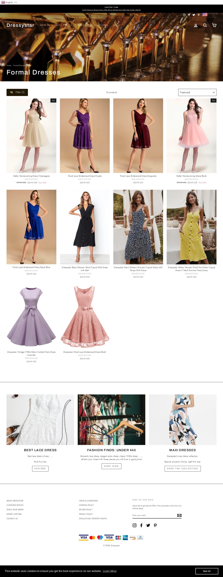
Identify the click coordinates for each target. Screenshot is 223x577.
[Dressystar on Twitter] (148, 525)
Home (9, 65)
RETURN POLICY (85, 509)
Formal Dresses (19, 65)
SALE (117, 25)
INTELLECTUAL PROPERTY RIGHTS (93, 518)
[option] (111, 8)
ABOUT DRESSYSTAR (15, 500)
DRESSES (83, 25)
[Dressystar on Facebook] (141, 525)
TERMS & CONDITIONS (88, 500)
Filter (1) (19, 92)
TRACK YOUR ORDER (15, 509)
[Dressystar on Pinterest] (155, 525)
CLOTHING (101, 25)
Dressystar (20, 25)
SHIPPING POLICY (86, 505)
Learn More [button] (110, 571)
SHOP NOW (111, 466)
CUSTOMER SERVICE (15, 505)
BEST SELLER (64, 25)
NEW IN (45, 25)
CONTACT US (12, 518)
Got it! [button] (207, 571)
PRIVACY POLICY (86, 514)
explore (40, 468)
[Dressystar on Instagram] (134, 525)
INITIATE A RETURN (14, 514)
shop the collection (182, 468)
